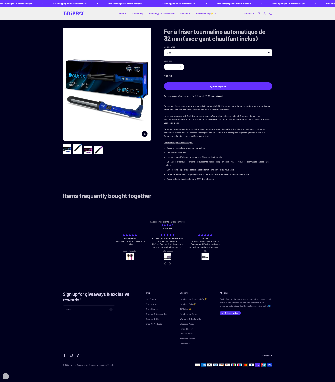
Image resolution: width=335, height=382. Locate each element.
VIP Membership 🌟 (205, 13)
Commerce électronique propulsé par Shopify (95, 365)
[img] (167, 225)
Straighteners (152, 309)
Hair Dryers (151, 299)
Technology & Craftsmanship (161, 13)
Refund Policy (186, 328)
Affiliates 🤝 (185, 309)
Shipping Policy (187, 324)
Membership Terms (188, 314)
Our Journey (137, 13)
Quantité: (168, 60)
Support (184, 13)
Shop (121, 13)
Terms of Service (187, 338)
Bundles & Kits (152, 319)
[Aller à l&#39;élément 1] (67, 149)
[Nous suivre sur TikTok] (78, 355)
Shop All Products (154, 324)
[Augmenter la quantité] (180, 67)
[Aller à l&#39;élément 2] (77, 149)
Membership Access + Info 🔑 (193, 299)
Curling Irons (151, 304)
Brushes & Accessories (156, 314)
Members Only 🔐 (188, 304)
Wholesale (185, 343)
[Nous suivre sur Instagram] (71, 355)
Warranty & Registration (191, 319)
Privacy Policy (186, 333)
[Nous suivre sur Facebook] (64, 355)
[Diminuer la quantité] (168, 67)
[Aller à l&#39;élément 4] (98, 150)
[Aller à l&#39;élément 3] (88, 150)
